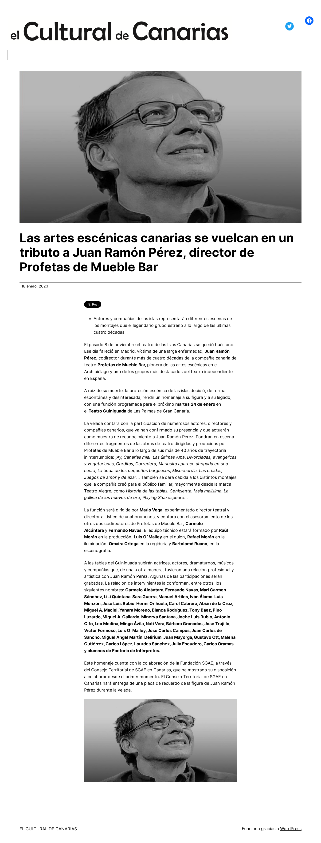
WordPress (290, 828)
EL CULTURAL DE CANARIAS (48, 828)
